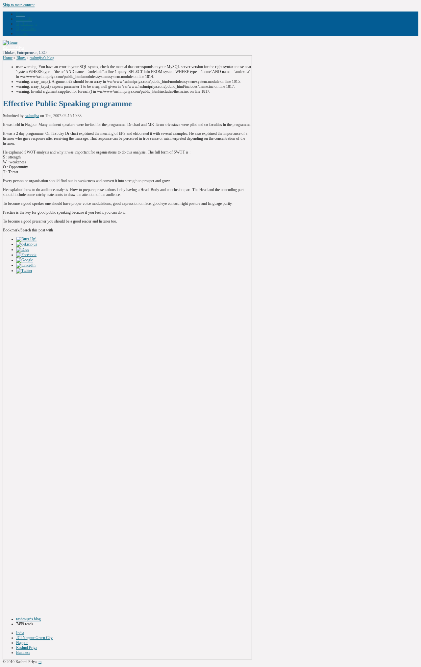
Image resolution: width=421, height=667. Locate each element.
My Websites (26, 28)
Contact (22, 33)
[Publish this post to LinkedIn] (26, 265)
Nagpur (22, 642)
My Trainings (26, 23)
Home (20, 14)
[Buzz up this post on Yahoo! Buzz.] (26, 239)
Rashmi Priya (13, 47)
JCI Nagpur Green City (34, 637)
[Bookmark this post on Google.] (24, 260)
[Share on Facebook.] (26, 254)
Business (23, 652)
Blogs (21, 58)
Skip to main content (19, 5)
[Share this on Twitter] (24, 270)
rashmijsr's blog (42, 58)
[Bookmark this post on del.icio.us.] (26, 244)
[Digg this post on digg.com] (22, 249)
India (20, 633)
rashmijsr (32, 115)
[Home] (10, 42)
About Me (24, 18)
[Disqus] (127, 359)
